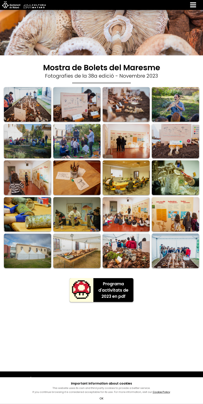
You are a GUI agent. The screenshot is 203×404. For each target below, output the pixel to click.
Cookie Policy (161, 392)
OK (102, 398)
